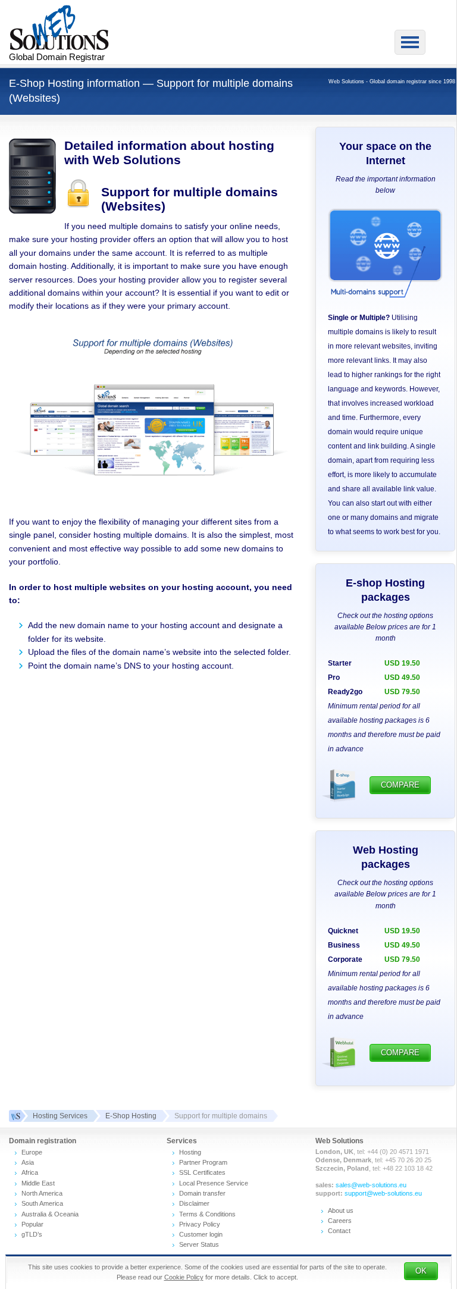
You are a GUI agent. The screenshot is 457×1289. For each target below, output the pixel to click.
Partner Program (203, 1162)
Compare (400, 784)
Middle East (38, 1183)
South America (42, 1203)
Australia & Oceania (50, 1214)
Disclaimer (194, 1203)
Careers (340, 1220)
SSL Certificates (202, 1172)
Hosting (190, 1152)
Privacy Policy (199, 1224)
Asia (27, 1162)
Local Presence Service (213, 1183)
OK (421, 1270)
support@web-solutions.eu (383, 1193)
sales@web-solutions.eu (371, 1184)
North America (41, 1193)
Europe (31, 1152)
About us (340, 1210)
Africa (29, 1172)
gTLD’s (31, 1234)
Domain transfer (202, 1193)
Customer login (201, 1234)
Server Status (199, 1244)
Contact (339, 1230)
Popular (32, 1224)
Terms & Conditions (207, 1214)
